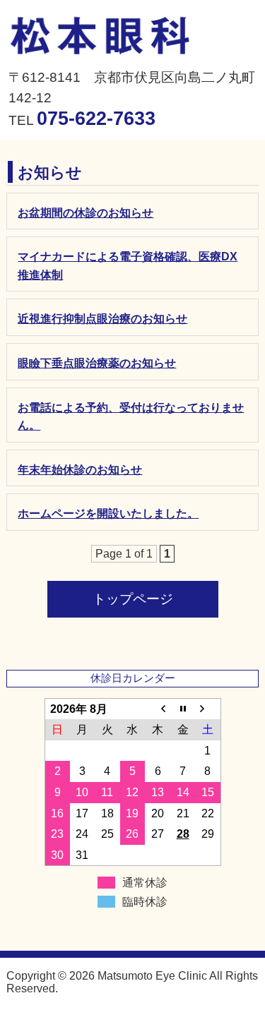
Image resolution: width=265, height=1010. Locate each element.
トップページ (133, 598)
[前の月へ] (157, 708)
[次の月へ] (207, 708)
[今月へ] (183, 708)
